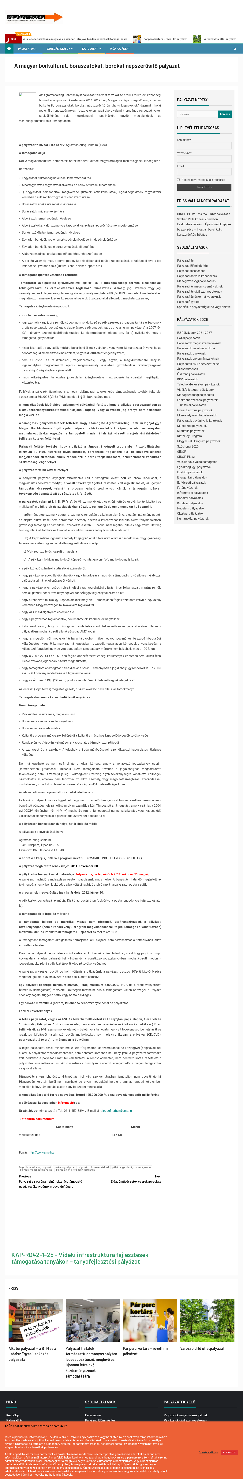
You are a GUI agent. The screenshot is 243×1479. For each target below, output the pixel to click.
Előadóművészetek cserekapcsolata (136, 1179)
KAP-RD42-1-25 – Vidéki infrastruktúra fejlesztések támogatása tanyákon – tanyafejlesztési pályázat (79, 1258)
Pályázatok (26, 48)
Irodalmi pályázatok (190, 498)
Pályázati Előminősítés (192, 266)
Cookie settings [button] (208, 1452)
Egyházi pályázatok (190, 472)
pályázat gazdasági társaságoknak (131, 1167)
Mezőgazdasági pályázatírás (196, 281)
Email (180, 166)
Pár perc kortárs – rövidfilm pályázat (120, 38)
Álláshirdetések (187, 369)
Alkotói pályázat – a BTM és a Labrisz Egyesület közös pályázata (32, 1354)
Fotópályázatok (187, 488)
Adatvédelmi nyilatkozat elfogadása (203, 179)
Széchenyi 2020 (188, 446)
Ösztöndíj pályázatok (191, 374)
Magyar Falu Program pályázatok (199, 441)
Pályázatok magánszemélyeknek (199, 343)
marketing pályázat (64, 1167)
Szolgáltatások (58, 48)
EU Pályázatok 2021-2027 (194, 333)
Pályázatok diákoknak (191, 353)
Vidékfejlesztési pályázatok (195, 390)
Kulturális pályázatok (191, 431)
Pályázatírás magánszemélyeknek (200, 286)
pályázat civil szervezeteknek (94, 1167)
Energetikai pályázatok (192, 477)
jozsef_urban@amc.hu (117, 1111)
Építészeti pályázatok (191, 482)
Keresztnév (184, 139)
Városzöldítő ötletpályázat (174, 38)
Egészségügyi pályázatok (194, 467)
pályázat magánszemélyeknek (36, 1169)
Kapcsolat (90, 48)
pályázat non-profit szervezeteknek (75, 1169)
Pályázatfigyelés (188, 302)
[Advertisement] (90, 1220)
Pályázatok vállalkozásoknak (196, 348)
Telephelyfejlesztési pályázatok (198, 384)
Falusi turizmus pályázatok (195, 410)
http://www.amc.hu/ (41, 1152)
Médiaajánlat (120, 48)
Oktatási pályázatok (190, 513)
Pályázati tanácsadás (191, 271)
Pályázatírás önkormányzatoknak (199, 296)
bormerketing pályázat (38, 1167)
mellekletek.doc (29, 1135)
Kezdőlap (12, 1415)
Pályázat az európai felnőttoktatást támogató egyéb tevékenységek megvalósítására (50, 1181)
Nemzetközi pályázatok (193, 518)
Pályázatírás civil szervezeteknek (199, 291)
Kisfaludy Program (189, 436)
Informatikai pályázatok (192, 493)
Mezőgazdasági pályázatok (195, 395)
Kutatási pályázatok (190, 503)
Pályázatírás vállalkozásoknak (197, 276)
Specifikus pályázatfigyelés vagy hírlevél (204, 307)
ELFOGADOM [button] (229, 1452)
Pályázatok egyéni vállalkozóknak (199, 420)
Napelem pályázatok (190, 508)
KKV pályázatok (187, 379)
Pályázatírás (185, 260)
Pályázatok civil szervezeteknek (198, 364)
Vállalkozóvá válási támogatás (197, 462)
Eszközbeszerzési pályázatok (197, 400)
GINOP (181, 451)
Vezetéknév (184, 153)
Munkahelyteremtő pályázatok (197, 415)
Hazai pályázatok (188, 338)
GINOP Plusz (186, 457)
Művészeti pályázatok (192, 426)
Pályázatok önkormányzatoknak (198, 358)
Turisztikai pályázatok (191, 405)
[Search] (235, 48)
